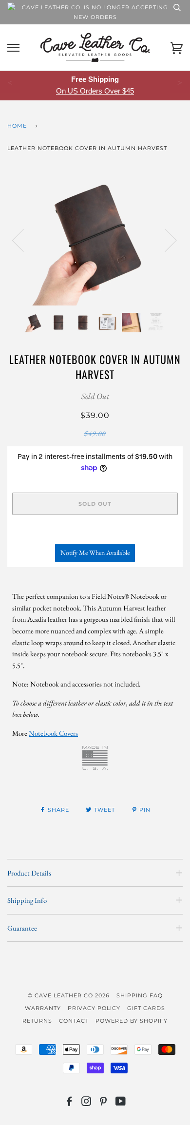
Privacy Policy (94, 1008)
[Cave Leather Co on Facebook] (69, 1103)
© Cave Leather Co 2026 (69, 995)
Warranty (43, 1008)
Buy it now (95, 532)
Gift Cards (146, 1008)
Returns (37, 1020)
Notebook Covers (53, 733)
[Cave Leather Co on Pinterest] (103, 1103)
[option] (95, 239)
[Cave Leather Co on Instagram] (86, 1103)
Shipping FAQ (139, 995)
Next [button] (165, 239)
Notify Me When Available (95, 552)
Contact (74, 1020)
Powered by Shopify (131, 1020)
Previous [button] (23, 239)
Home (17, 125)
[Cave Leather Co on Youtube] (120, 1103)
